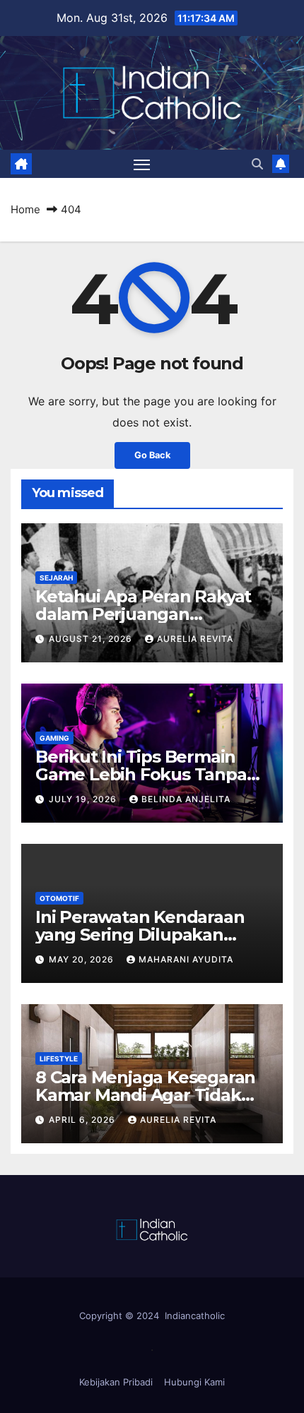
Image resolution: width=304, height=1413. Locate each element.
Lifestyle (59, 1058)
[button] (257, 164)
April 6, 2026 (83, 1119)
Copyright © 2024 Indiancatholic (152, 1315)
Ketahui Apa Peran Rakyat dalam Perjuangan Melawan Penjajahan (143, 614)
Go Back (152, 455)
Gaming (54, 738)
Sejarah (56, 577)
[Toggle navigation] (142, 164)
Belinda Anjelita (185, 799)
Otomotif (59, 898)
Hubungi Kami (194, 1382)
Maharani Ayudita (186, 959)
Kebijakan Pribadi (116, 1382)
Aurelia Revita (195, 638)
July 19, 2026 (84, 799)
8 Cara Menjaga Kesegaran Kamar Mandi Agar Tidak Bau (145, 1095)
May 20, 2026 (83, 959)
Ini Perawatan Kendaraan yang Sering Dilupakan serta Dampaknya (139, 934)
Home (25, 209)
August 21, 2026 (92, 638)
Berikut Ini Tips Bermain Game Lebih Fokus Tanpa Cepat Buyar (141, 774)
